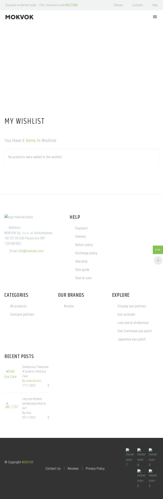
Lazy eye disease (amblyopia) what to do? (34, 403)
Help (154, 5)
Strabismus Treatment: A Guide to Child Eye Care (35, 371)
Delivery (118, 5)
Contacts (137, 5)
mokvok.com (33, 380)
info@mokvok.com (30, 251)
